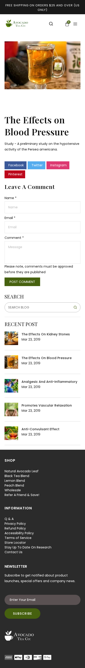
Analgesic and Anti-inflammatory (49, 381)
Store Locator (15, 542)
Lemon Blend (15, 480)
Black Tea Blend (17, 476)
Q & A (9, 519)
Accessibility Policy (19, 533)
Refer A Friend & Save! (22, 495)
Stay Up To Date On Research (28, 547)
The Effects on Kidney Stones (46, 334)
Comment (14, 237)
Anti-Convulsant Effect (40, 429)
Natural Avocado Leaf (22, 471)
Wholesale (13, 490)
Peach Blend (14, 485)
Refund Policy (15, 528)
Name (11, 198)
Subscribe (22, 613)
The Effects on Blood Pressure (47, 358)
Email (10, 217)
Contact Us (13, 552)
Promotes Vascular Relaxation (47, 405)
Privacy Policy (15, 523)
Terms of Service (18, 538)
